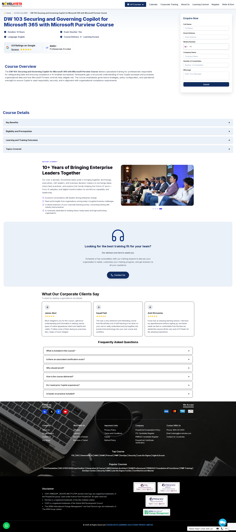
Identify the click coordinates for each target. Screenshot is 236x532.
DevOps (123, 455)
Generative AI (87, 455)
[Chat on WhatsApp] (6, 525)
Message (187, 70)
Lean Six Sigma (144, 455)
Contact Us (119, 275)
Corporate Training (169, 4)
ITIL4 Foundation (50, 468)
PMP (116, 455)
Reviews (15, 49)
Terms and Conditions (113, 433)
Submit (206, 84)
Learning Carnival (200, 4)
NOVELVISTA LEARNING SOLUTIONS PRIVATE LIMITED (130, 525)
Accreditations (48, 433)
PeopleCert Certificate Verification (144, 441)
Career (107, 437)
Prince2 (109, 455)
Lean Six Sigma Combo (121, 471)
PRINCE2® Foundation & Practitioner (163, 468)
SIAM (102, 455)
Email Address (189, 33)
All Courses (135, 4)
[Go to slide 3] (159, 208)
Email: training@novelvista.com (179, 433)
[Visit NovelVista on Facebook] (58, 411)
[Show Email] (217, 528)
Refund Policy (110, 440)
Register (215, 4)
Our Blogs (46, 440)
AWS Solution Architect (117, 468)
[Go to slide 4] (161, 208)
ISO (77, 455)
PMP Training (186, 468)
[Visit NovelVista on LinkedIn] (44, 411)
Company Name (189, 52)
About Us (185, 4)
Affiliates (76, 430)
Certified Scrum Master (143, 471)
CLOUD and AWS (21, 13)
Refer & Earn (228, 4)
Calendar (153, 4)
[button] (186, 47)
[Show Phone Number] (221, 528)
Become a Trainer (80, 440)
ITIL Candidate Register (144, 433)
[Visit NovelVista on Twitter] (51, 411)
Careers (76, 433)
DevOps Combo (89, 471)
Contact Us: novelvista (175, 437)
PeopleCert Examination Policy (147, 430)
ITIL (73, 455)
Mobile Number (189, 42)
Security (132, 455)
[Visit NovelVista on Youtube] (65, 411)
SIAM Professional (137, 468)
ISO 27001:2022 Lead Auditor (72, 468)
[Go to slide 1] (154, 208)
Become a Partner (80, 437)
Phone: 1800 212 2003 (175, 430)
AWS (96, 455)
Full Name (187, 24)
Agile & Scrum (158, 455)
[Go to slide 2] (157, 208)
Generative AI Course (95, 468)
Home (8, 13)
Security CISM (103, 471)
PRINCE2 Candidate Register (147, 437)
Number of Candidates (192, 61)
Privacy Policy (110, 430)
